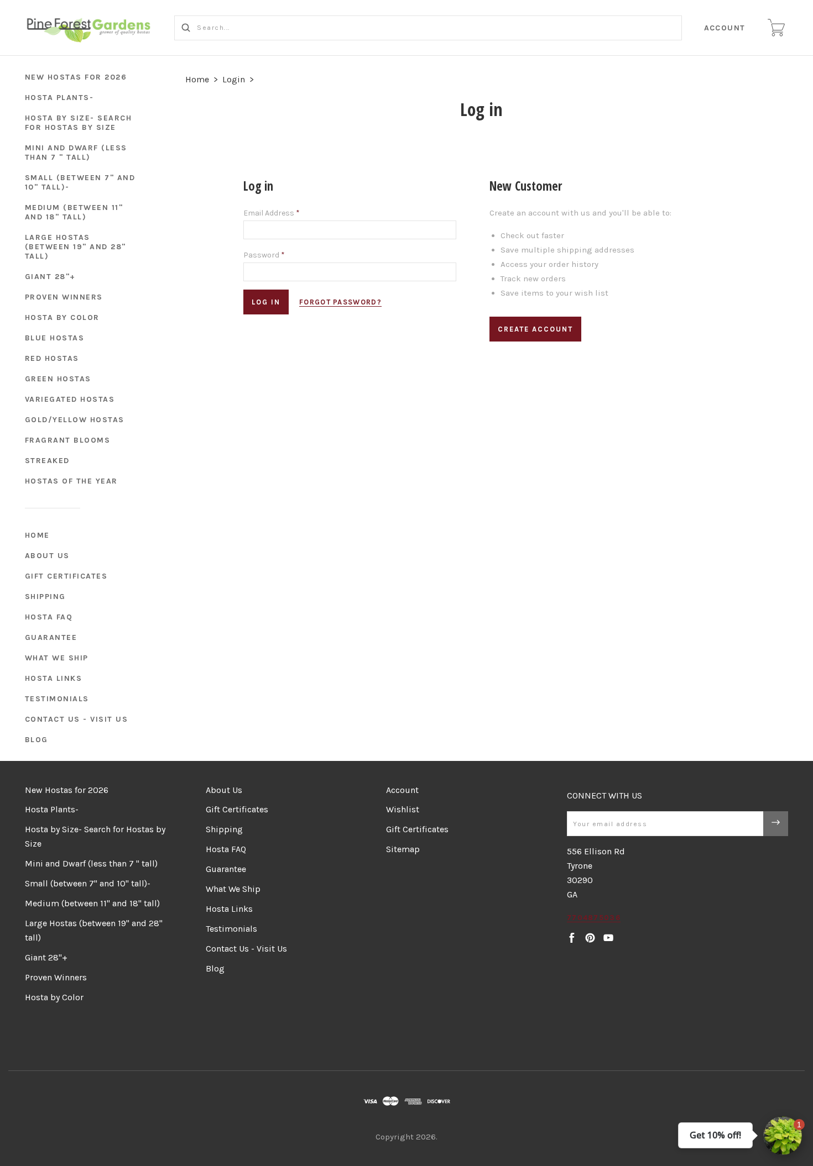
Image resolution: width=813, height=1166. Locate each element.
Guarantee (51, 637)
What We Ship (56, 658)
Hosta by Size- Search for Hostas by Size (78, 122)
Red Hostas (52, 358)
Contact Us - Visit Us (76, 719)
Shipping (45, 596)
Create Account (535, 329)
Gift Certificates (66, 576)
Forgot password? (340, 302)
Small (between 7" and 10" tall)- (80, 182)
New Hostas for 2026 (76, 77)
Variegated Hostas (70, 399)
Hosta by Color (62, 317)
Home (37, 535)
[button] (782, 1135)
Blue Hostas (55, 338)
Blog (36, 739)
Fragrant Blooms (68, 440)
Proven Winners (64, 297)
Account (725, 28)
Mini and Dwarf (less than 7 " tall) (76, 152)
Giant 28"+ (50, 276)
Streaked (47, 460)
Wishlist (402, 809)
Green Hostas (58, 379)
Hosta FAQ (49, 617)
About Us (47, 555)
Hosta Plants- (59, 97)
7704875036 (594, 917)
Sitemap (403, 849)
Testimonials (57, 698)
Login (233, 79)
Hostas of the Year (71, 481)
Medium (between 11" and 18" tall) (74, 212)
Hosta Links (53, 678)
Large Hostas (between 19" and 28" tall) (75, 247)
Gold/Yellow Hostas (74, 419)
